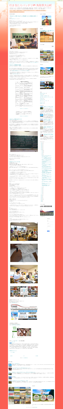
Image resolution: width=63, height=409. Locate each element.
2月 (42, 192)
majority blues (13, 18)
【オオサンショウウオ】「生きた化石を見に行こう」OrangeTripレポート (46, 159)
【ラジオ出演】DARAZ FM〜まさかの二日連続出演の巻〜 (46, 161)
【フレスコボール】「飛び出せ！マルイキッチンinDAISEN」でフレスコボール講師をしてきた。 (46, 177)
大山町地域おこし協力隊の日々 (44, 95)
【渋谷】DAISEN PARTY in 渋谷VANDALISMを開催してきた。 (45, 185)
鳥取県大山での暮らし (19, 10)
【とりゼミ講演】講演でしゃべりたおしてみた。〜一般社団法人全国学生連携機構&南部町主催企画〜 (46, 171)
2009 (41, 200)
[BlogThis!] (21, 340)
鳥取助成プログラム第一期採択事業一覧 (24, 108)
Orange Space (42, 99)
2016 (41, 149)
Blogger (36, 407)
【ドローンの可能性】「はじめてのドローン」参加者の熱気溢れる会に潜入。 (46, 158)
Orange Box (41, 98)
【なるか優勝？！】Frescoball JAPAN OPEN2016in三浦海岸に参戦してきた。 (46, 173)
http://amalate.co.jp (14, 302)
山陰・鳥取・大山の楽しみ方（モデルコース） (29, 10)
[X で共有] (22, 340)
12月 (42, 150)
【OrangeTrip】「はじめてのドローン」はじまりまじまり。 (46, 183)
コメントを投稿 (12, 352)
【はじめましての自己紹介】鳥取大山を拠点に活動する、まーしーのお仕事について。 (48, 135)
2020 (41, 145)
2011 (41, 199)
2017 (41, 148)
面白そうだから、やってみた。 (44, 100)
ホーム (11, 10)
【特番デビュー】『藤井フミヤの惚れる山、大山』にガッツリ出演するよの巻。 (48, 107)
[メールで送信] (20, 340)
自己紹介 (14, 10)
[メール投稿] (19, 340)
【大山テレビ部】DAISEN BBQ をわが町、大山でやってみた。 (46, 156)
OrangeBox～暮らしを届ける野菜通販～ (40, 10)
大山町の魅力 (13, 376)
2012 (41, 198)
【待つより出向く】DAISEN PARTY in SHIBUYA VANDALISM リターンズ (46, 166)
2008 (41, 201)
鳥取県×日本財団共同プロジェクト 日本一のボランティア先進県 (20, 70)
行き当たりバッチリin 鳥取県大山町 (30, 5)
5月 (42, 189)
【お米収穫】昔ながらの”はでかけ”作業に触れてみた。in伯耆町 (20, 380)
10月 (42, 152)
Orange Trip (41, 94)
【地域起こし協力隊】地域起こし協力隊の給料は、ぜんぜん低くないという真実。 (48, 127)
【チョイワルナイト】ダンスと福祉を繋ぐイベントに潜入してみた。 (46, 168)
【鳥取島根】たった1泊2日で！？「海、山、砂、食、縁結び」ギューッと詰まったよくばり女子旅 (48, 120)
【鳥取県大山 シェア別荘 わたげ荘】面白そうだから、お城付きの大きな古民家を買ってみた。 (24, 372)
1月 (42, 193)
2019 (41, 146)
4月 (42, 190)
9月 (42, 153)
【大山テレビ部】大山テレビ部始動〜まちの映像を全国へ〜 (46, 165)
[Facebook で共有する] (23, 340)
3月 (42, 191)
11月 (42, 151)
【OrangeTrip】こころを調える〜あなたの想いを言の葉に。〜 (46, 175)
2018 (41, 147)
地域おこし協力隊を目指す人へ (16, 363)
